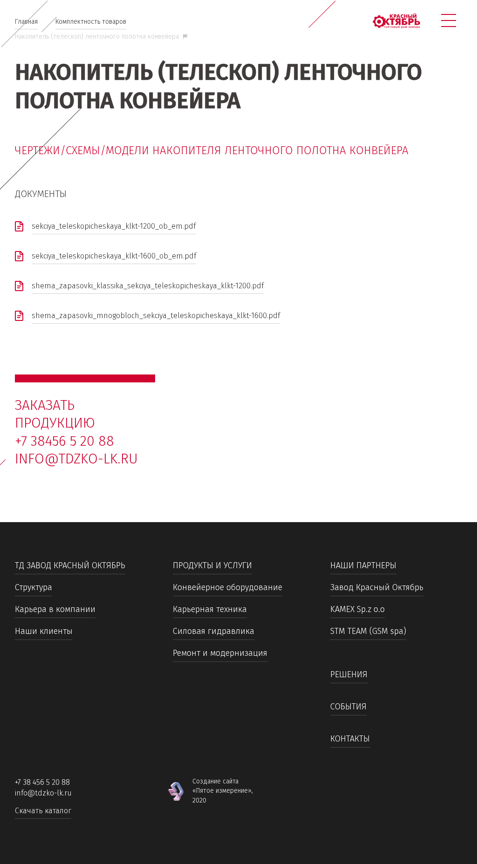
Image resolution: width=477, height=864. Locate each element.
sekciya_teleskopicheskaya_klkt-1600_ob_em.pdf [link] (114, 256)
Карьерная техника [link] (210, 609)
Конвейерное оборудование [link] (227, 587)
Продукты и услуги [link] (212, 565)
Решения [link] (349, 674)
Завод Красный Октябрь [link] (376, 587)
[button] (448, 20)
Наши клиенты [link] (44, 631)
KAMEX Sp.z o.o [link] (357, 609)
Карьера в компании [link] (55, 609)
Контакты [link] (350, 739)
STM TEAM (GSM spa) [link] (368, 631)
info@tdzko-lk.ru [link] (76, 458)
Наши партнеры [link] (363, 565)
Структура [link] (33, 587)
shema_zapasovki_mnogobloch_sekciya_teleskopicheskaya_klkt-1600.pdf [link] (156, 315)
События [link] (348, 706)
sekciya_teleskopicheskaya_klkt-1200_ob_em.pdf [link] (114, 226)
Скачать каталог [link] (43, 810)
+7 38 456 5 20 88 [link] (42, 782)
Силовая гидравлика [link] (213, 631)
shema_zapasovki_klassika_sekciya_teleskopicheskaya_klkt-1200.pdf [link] (148, 285)
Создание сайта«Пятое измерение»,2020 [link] (222, 790)
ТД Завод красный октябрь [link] (70, 565)
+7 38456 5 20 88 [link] (64, 441)
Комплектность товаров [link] (90, 22)
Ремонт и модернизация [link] (220, 653)
